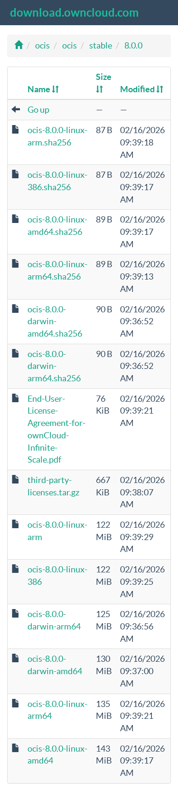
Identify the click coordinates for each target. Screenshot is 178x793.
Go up (38, 110)
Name (40, 89)
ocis (42, 45)
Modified (138, 89)
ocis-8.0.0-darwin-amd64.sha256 (55, 321)
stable (100, 45)
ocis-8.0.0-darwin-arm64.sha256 (54, 366)
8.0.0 (133, 45)
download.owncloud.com (74, 12)
